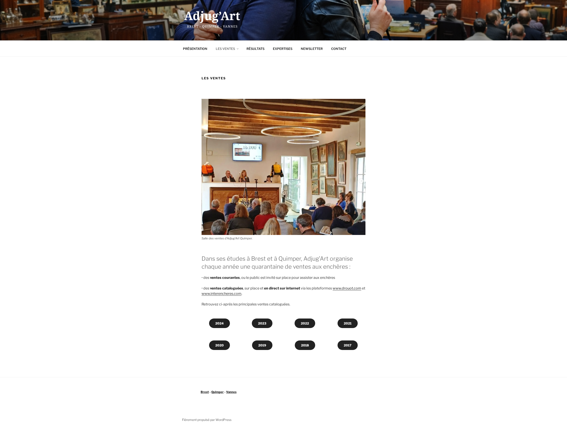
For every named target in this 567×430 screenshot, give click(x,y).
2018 (305, 345)
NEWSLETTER (312, 49)
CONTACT (338, 49)
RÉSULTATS (255, 49)
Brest (205, 392)
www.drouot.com (347, 288)
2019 (262, 345)
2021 (347, 323)
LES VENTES (225, 49)
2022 (305, 323)
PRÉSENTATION (195, 49)
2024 (219, 323)
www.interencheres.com (221, 293)
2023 (262, 323)
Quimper (217, 392)
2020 (219, 345)
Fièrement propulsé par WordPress (206, 420)
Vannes (231, 392)
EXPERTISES (282, 49)
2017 (347, 345)
